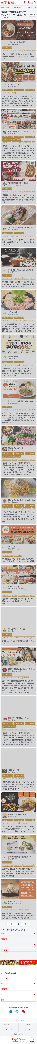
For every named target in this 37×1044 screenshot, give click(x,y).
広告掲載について (18, 1034)
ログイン (28, 3)
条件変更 (32, 14)
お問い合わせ (9, 1029)
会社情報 (27, 1029)
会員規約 (27, 1025)
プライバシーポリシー (9, 1025)
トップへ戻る (20, 1020)
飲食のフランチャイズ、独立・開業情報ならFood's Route (16, 7)
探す (35, 3)
